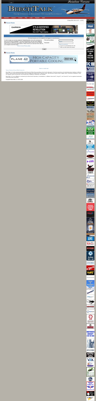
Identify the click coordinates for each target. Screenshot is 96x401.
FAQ (26, 17)
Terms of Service (9, 70)
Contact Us (22, 70)
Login (31, 17)
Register (37, 17)
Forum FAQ (16, 70)
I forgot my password (63, 44)
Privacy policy (27, 45)
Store (43, 17)
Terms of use (20, 45)
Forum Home (10, 23)
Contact (20, 17)
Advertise (6, 17)
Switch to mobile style (43, 68)
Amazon (13, 17)
